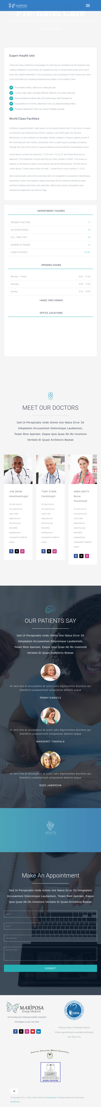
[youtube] (33, 1031)
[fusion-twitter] (17, 551)
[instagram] (27, 1031)
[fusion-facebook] (11, 551)
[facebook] (15, 1031)
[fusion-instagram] (22, 551)
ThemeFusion (51, 1098)
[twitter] (21, 1031)
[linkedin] (38, 1031)
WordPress (15, 1102)
